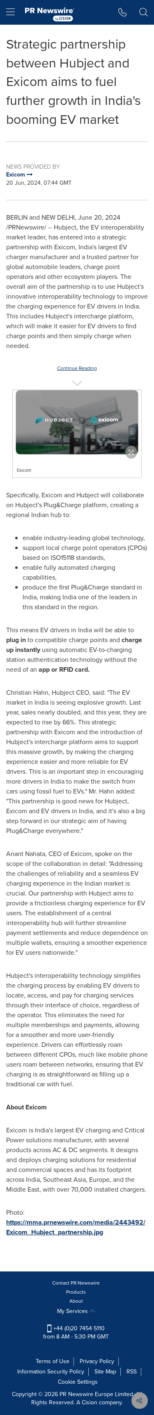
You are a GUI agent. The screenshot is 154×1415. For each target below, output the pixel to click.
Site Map (105, 1371)
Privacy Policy (97, 1361)
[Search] (143, 12)
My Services (73, 1311)
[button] (77, 422)
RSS (131, 1371)
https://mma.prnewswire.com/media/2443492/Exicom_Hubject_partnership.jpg (75, 1227)
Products (76, 1292)
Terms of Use (52, 1361)
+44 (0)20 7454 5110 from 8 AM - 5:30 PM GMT (76, 1332)
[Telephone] (122, 12)
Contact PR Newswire (76, 1283)
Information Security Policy (50, 1371)
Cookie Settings (78, 1382)
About (76, 1301)
